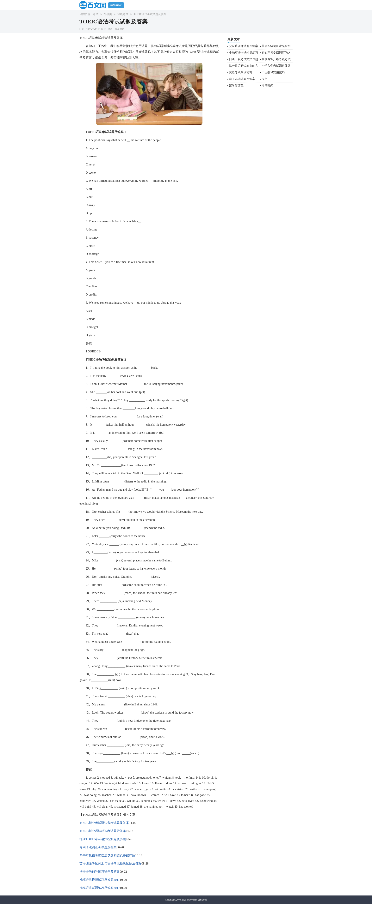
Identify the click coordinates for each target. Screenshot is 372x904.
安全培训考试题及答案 (243, 46)
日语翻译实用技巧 (273, 72)
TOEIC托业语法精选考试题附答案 (102, 831)
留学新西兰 (236, 85)
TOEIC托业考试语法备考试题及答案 (104, 822)
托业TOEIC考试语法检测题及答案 (102, 839)
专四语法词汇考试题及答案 (98, 847)
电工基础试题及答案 (242, 79)
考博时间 (267, 85)
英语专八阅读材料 (240, 72)
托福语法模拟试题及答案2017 (99, 879)
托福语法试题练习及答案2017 (99, 887)
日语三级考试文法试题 (243, 59)
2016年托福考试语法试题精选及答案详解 (107, 855)
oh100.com (192, 899)
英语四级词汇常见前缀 (276, 46)
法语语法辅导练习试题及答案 (99, 871)
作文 (264, 79)
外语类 (108, 14)
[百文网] (93, 5)
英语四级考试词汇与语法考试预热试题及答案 (110, 863)
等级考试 (116, 5)
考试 (95, 14)
